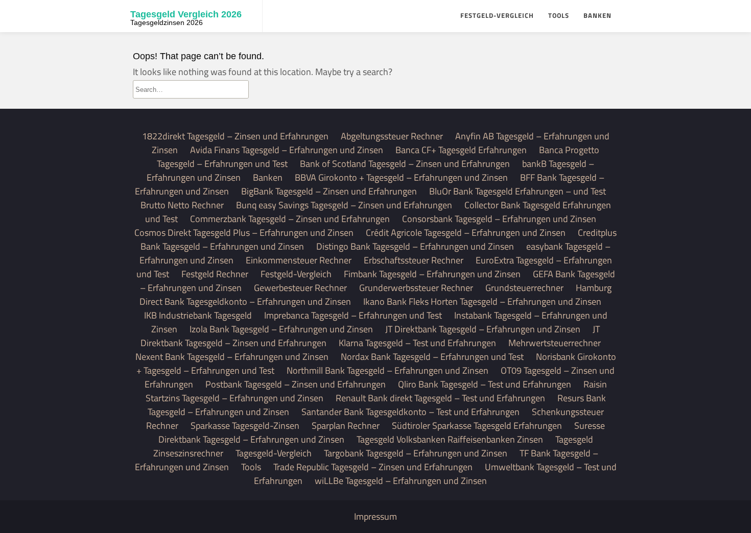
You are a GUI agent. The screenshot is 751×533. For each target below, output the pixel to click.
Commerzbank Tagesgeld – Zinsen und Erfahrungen (290, 219)
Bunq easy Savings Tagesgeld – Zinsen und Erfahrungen (344, 205)
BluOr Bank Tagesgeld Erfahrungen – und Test (517, 191)
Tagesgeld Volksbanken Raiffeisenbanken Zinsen (450, 439)
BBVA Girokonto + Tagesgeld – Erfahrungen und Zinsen (401, 177)
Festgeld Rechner (214, 274)
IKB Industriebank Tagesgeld (198, 315)
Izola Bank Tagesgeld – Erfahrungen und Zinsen (281, 329)
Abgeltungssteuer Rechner (392, 136)
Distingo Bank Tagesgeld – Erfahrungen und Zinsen (415, 246)
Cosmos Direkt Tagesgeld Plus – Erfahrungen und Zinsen (244, 232)
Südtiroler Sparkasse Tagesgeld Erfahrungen (477, 425)
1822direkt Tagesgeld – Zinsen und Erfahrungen (235, 136)
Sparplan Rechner (346, 425)
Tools (558, 15)
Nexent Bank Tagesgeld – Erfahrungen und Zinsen (231, 357)
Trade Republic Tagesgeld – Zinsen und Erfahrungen (373, 467)
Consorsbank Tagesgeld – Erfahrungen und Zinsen (499, 219)
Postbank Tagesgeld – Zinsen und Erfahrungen (295, 384)
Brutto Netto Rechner (182, 205)
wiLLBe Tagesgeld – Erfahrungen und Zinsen (401, 481)
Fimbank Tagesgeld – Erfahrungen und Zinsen (432, 274)
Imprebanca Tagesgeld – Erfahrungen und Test (353, 315)
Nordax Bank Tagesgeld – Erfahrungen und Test (432, 357)
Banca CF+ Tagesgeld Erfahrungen (461, 150)
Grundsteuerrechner (524, 288)
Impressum (375, 516)
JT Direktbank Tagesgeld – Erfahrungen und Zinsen (482, 329)
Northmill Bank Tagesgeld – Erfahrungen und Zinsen (387, 370)
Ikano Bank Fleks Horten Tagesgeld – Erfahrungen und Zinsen (482, 301)
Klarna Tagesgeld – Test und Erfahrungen (417, 343)
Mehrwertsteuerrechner (554, 343)
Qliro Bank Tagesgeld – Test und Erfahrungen (484, 384)
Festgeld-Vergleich (497, 15)
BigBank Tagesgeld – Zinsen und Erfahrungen (329, 191)
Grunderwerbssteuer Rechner (416, 288)
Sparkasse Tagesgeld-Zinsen (245, 425)
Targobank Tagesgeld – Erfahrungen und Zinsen (415, 453)
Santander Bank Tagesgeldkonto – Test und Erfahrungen (410, 412)
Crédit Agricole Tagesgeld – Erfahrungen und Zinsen (466, 232)
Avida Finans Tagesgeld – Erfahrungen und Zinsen (286, 150)
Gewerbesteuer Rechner (300, 288)
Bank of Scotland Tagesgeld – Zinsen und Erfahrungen (405, 164)
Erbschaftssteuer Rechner (413, 260)
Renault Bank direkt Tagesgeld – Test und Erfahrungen (440, 398)
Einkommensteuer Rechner (298, 260)
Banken (597, 15)
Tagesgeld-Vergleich (274, 453)
